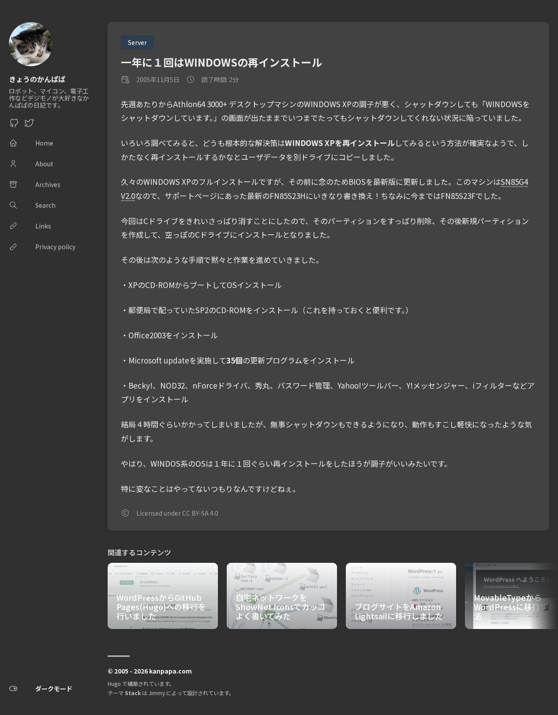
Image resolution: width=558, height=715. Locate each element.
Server (137, 42)
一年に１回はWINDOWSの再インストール (221, 62)
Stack (133, 692)
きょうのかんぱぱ (37, 79)
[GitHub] (14, 125)
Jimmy (157, 692)
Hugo (114, 683)
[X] (29, 125)
